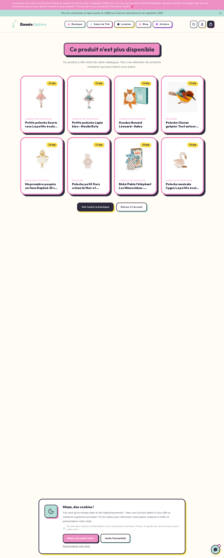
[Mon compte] (202, 24)
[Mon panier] (210, 24)
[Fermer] (220, 13)
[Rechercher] (193, 24)
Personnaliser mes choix (76, 546)
